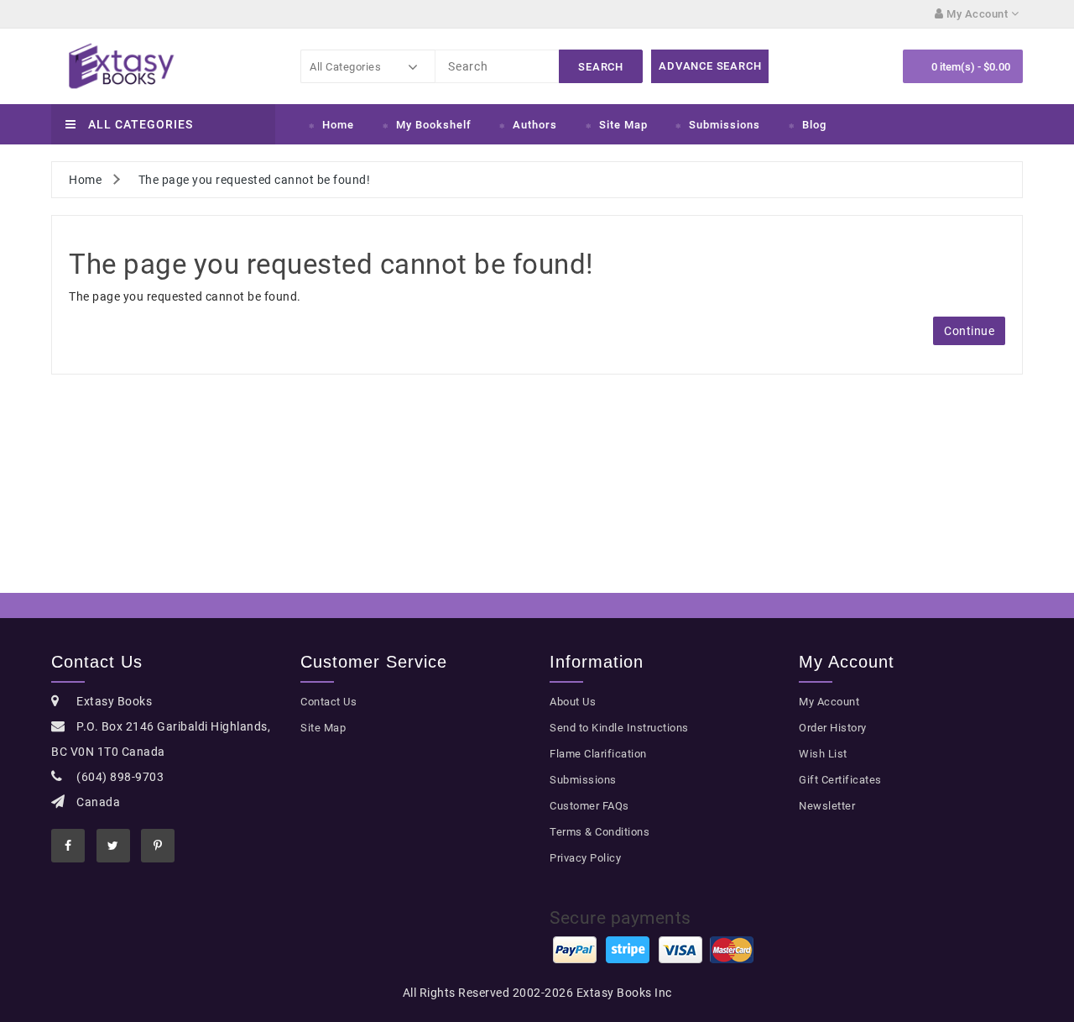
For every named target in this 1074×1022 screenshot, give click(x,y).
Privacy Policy (585, 858)
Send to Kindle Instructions (619, 727)
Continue (969, 331)
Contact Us (328, 701)
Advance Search (710, 66)
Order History (833, 727)
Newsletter (827, 805)
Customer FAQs (589, 805)
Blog (814, 124)
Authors (535, 124)
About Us (573, 701)
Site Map (623, 124)
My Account (829, 701)
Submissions (724, 124)
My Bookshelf (434, 124)
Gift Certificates (840, 779)
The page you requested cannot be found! (254, 179)
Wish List (823, 753)
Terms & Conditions (599, 831)
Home (338, 124)
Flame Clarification (598, 753)
